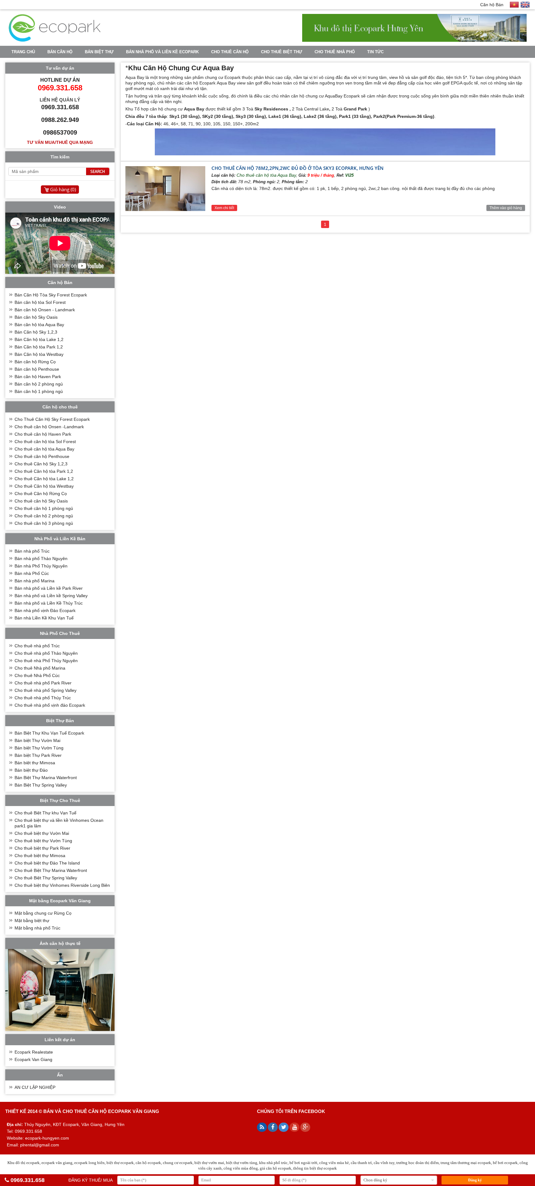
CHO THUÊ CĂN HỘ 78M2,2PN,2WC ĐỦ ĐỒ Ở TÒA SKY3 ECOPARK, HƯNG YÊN (297, 168)
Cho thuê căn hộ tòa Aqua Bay (266, 175)
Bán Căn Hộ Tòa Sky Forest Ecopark (51, 294)
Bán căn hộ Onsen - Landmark (45, 309)
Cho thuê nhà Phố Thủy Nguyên (46, 660)
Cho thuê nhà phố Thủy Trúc (43, 697)
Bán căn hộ (59, 52)
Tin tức (375, 52)
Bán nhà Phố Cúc (32, 573)
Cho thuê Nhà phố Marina (40, 668)
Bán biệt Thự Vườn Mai (37, 740)
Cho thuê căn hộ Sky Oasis (41, 500)
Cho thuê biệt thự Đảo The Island (47, 862)
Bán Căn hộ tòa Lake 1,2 (39, 339)
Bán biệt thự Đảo (31, 770)
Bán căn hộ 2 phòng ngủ (39, 384)
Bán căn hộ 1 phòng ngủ (39, 391)
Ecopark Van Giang (33, 1059)
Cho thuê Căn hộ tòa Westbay (44, 486)
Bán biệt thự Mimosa (35, 762)
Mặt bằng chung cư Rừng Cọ (43, 913)
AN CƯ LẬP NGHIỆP (35, 1087)
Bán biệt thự (99, 52)
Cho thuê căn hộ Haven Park (43, 434)
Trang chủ (23, 52)
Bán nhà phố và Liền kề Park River (49, 588)
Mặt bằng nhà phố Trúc (37, 927)
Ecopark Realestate (34, 1052)
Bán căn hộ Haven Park (38, 376)
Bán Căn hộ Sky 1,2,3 (36, 332)
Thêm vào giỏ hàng (505, 208)
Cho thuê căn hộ (230, 52)
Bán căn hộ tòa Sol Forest (40, 302)
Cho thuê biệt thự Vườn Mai (42, 833)
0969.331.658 (28, 1180)
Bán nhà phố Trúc (32, 551)
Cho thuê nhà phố (335, 52)
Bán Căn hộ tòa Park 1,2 (39, 346)
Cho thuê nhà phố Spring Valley (45, 690)
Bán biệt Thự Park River (38, 755)
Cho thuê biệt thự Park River (42, 848)
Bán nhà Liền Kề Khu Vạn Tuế (44, 617)
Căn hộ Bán (491, 4)
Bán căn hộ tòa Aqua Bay (39, 324)
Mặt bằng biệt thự (32, 920)
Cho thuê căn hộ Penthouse (42, 456)
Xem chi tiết (224, 208)
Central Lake (316, 108)
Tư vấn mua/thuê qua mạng (60, 142)
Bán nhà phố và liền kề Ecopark (162, 52)
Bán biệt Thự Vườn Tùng (39, 747)
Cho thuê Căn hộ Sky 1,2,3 (41, 463)
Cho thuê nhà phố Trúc (37, 645)
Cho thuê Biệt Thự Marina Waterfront (51, 870)
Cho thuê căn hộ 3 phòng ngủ (44, 523)
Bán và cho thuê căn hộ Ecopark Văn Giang (101, 1111)
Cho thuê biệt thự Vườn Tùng (43, 840)
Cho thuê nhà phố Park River (43, 682)
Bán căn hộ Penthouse (37, 369)
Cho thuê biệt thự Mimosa (40, 855)
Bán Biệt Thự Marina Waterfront (46, 777)
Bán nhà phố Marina (34, 580)
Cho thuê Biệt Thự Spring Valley (46, 877)
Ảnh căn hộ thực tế (60, 943)
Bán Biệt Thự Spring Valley (41, 785)
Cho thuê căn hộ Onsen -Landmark (49, 426)
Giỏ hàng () (63, 189)
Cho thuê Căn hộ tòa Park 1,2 (44, 471)
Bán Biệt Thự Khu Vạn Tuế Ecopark (49, 733)
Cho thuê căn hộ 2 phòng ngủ (44, 515)
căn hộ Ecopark (200, 82)
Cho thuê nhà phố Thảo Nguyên (46, 653)
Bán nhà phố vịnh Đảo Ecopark (45, 610)
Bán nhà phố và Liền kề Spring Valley (51, 595)
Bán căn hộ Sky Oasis (36, 317)
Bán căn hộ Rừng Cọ (35, 361)
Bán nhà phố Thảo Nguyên (41, 558)
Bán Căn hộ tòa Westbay (39, 354)
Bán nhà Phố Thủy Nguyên (41, 565)
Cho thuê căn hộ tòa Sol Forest (45, 441)
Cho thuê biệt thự (281, 52)
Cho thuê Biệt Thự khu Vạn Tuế (45, 812)
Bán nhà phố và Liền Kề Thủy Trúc (49, 603)
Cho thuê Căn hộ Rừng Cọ (41, 493)
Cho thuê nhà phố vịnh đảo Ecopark (50, 705)
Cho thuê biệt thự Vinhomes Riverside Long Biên (62, 885)
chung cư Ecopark (223, 77)
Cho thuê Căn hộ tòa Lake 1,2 (44, 478)
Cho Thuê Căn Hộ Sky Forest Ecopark (52, 419)
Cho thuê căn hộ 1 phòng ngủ (44, 508)
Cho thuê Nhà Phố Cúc (37, 675)
